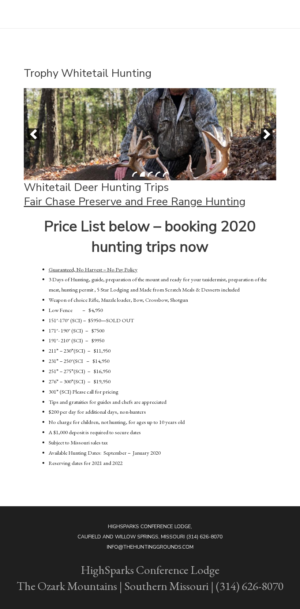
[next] (267, 134)
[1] (134, 174)
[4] (157, 174)
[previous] (33, 134)
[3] (150, 174)
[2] (142, 174)
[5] (165, 174)
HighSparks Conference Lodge (58, 10)
